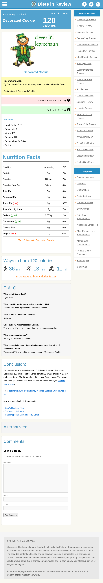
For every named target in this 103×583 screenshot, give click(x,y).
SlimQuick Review (86, 143)
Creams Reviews (85, 202)
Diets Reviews (84, 196)
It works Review (84, 108)
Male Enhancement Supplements (86, 233)
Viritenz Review (84, 26)
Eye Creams (83, 209)
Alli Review (82, 89)
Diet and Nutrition (85, 177)
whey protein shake (40, 84)
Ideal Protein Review (87, 57)
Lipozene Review (85, 156)
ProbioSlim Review (86, 162)
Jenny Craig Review (86, 38)
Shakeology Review (86, 19)
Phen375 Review (85, 96)
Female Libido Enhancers (84, 252)
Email (5, 504)
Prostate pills (83, 260)
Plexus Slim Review (86, 124)
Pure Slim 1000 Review (84, 81)
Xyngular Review (85, 137)
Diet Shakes (83, 190)
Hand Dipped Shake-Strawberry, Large (22, 415)
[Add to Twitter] (91, 4)
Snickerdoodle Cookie (14, 411)
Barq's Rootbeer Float (14, 408)
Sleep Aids (82, 267)
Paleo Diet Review (86, 51)
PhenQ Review (84, 63)
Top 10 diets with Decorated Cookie (36, 240)
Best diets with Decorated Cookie (19, 91)
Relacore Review (85, 149)
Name (5, 495)
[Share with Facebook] (84, 4)
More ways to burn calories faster (36, 276)
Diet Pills (81, 184)
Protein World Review (87, 45)
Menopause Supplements (83, 243)
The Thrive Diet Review (84, 116)
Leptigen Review (85, 102)
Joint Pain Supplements (83, 217)
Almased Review (85, 130)
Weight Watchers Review (85, 71)
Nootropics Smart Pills (87, 225)
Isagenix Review (85, 32)
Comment (7, 462)
